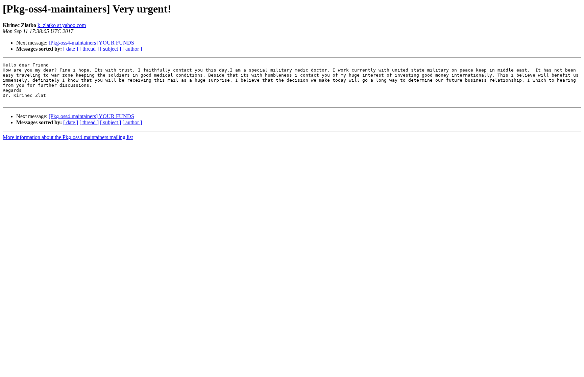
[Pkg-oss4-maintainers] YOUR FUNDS (91, 43)
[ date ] (70, 49)
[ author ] (132, 49)
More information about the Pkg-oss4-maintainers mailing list (68, 137)
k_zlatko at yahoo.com (62, 25)
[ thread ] (89, 49)
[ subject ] (110, 49)
